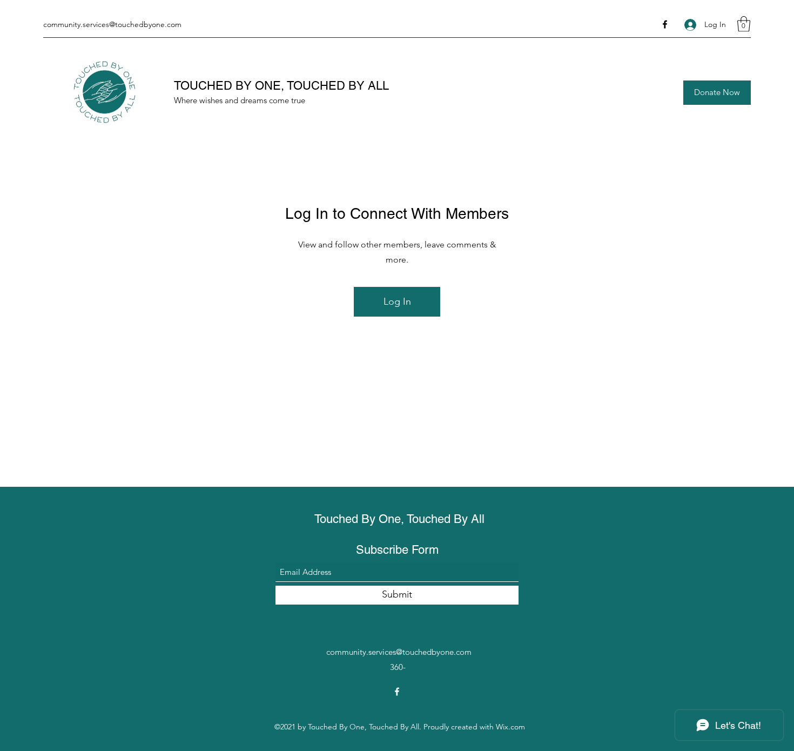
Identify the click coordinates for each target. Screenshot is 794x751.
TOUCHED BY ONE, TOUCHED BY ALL (281, 85)
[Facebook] (665, 24)
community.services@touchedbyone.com (112, 24)
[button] (743, 24)
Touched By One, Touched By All (399, 519)
